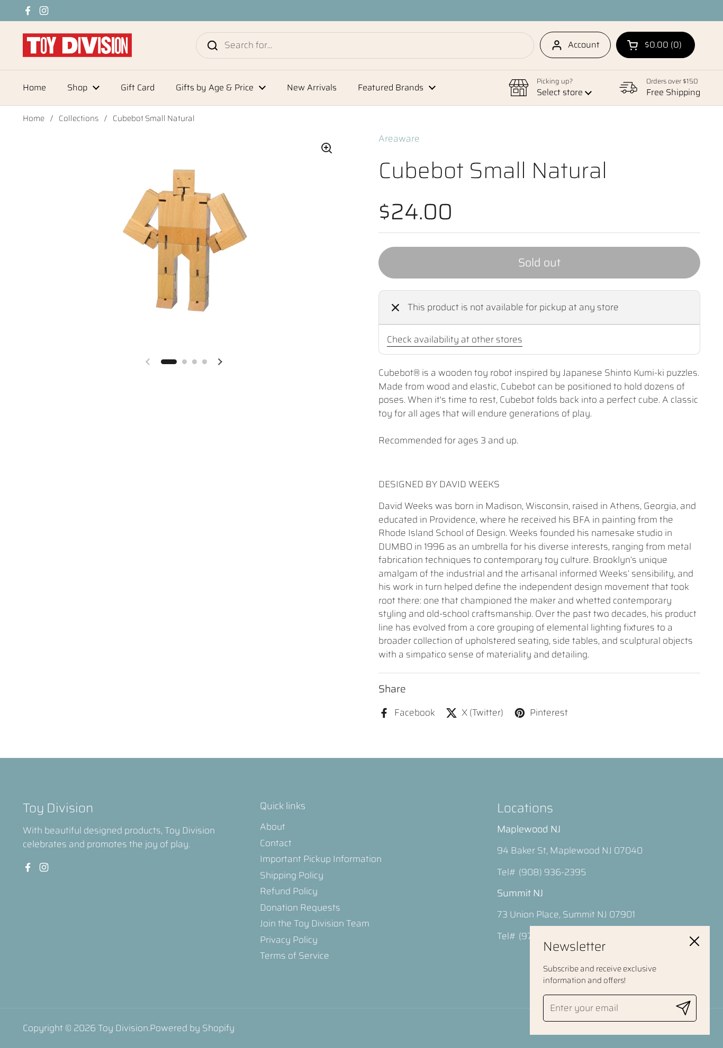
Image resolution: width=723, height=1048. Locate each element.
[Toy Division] (77, 45)
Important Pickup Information (321, 859)
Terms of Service (294, 955)
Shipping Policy (291, 875)
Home (33, 118)
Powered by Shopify (192, 1028)
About (272, 826)
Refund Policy (289, 891)
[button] (655, 45)
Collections (78, 118)
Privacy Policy (289, 940)
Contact (276, 843)
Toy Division (123, 1028)
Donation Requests (300, 907)
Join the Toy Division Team (314, 923)
